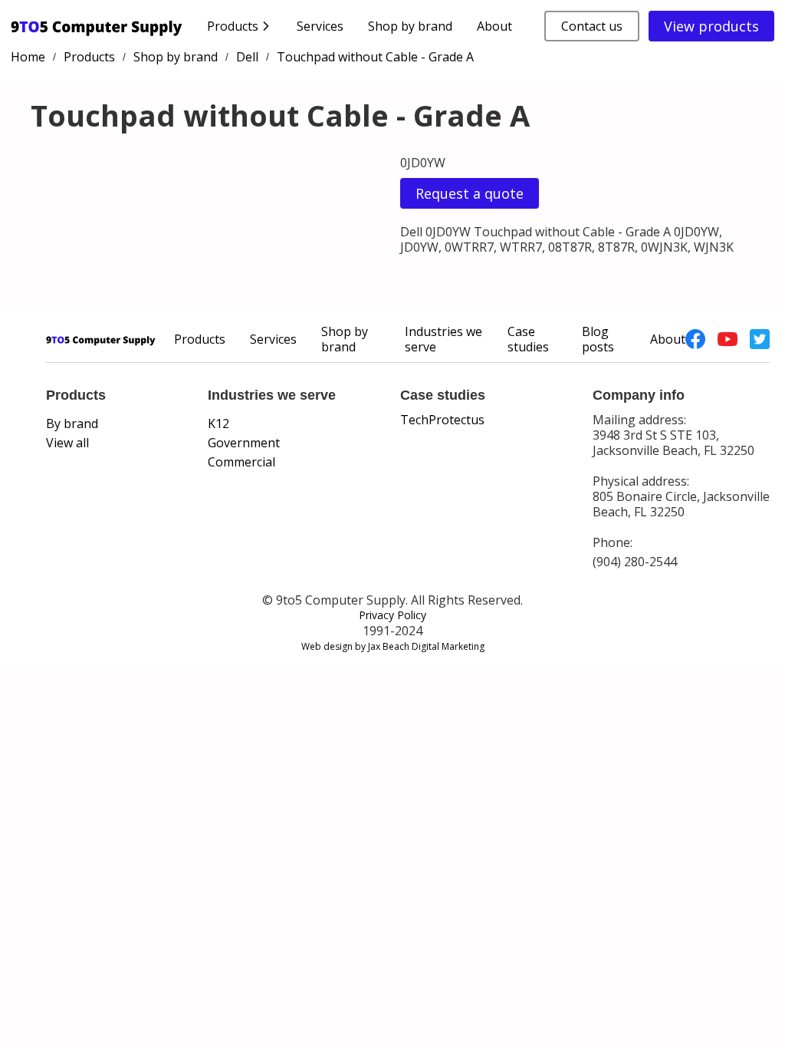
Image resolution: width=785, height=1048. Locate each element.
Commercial (241, 462)
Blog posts (598, 339)
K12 (218, 423)
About (494, 26)
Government (244, 442)
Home (28, 56)
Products (89, 56)
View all (67, 442)
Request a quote (469, 193)
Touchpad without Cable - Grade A (375, 56)
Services (320, 26)
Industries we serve (443, 339)
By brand (72, 423)
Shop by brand (410, 26)
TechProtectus (442, 419)
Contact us (591, 26)
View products (711, 26)
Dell (247, 56)
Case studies (528, 339)
